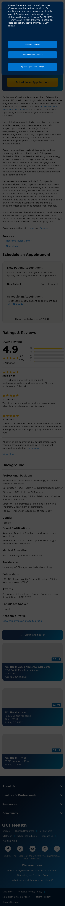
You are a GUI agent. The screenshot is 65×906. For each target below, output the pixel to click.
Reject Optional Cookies (32, 55)
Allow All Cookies (32, 44)
